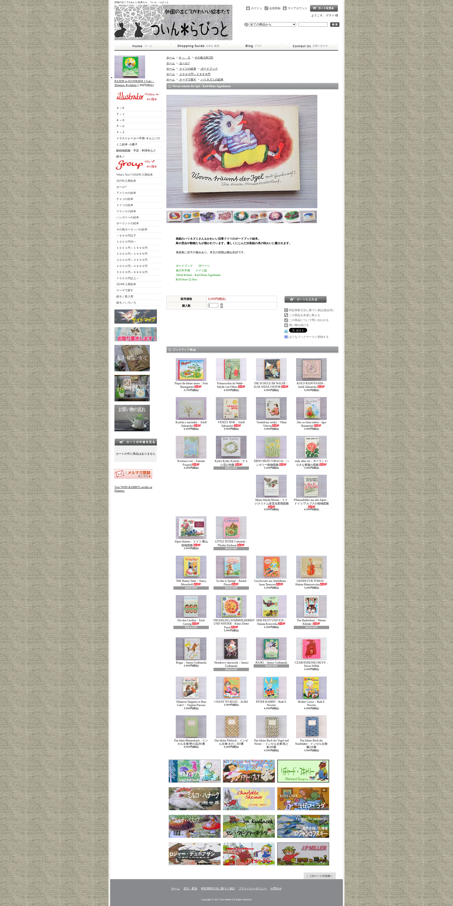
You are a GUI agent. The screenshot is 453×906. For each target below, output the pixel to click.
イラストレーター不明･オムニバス (138, 138)
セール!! (121, 187)
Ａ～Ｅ (120, 108)
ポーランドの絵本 (127, 223)
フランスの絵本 (126, 211)
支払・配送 (190, 888)
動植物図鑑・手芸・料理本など (136, 150)
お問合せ (310, 46)
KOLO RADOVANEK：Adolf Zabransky (311, 385)
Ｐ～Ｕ (120, 126)
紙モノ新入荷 (124, 296)
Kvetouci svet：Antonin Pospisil (191, 462)
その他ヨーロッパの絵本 (131, 229)
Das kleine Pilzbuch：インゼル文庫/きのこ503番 (231, 742)
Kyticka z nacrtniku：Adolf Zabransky (191, 424)
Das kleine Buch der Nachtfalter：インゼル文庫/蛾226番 (311, 744)
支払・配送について (198, 46)
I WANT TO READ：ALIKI (231, 701)
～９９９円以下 (126, 235)
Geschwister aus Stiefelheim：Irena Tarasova (271, 582)
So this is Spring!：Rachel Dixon (231, 582)
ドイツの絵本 (124, 205)
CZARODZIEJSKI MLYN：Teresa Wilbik (311, 664)
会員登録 (275, 8)
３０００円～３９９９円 (131, 260)
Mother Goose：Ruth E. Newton (311, 703)
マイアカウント (297, 8)
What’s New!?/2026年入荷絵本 (134, 174)
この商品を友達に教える (304, 315)
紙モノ (120, 156)
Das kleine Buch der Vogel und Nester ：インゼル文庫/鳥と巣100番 (271, 744)
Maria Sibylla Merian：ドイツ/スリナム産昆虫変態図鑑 (271, 501)
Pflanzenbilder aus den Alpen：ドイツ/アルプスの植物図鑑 (311, 501)
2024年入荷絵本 (126, 284)
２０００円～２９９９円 (131, 253)
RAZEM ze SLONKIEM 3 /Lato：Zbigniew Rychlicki (134, 83)
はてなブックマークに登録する (309, 337)
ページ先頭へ (320, 875)
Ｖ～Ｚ (120, 132)
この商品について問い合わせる (309, 320)
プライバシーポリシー (253, 888)
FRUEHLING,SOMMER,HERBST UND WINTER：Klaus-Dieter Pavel (234, 624)
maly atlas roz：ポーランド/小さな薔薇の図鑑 (311, 462)
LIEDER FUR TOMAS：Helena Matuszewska (311, 582)
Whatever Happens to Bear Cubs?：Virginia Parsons (191, 703)
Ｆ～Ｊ (120, 114)
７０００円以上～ (127, 278)
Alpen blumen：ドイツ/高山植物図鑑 (191, 543)
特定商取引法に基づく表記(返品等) (311, 310)
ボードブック (209, 68)
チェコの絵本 (124, 199)
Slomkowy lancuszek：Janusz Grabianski (231, 664)
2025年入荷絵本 (126, 180)
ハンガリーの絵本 (127, 217)
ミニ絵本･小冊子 (127, 144)
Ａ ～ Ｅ (185, 57)
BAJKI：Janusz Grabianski (271, 662)
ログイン (256, 8)
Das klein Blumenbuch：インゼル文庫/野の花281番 (191, 742)
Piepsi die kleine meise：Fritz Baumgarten (191, 385)
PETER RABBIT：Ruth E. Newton (271, 703)
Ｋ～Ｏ (120, 120)
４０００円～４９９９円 (131, 266)
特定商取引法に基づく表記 (218, 888)
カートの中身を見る (135, 441)
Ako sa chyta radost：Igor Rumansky (311, 424)
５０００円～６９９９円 (131, 272)
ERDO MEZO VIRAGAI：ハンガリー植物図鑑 (271, 462)
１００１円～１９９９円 (131, 248)
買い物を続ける (299, 325)
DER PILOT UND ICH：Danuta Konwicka (271, 622)
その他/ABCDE (203, 57)
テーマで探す (124, 290)
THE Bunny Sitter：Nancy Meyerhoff (191, 582)
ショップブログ (254, 46)
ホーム (142, 46)
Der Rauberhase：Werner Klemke (311, 622)
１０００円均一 (126, 241)
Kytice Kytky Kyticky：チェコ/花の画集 (231, 462)
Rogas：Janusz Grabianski (191, 662)
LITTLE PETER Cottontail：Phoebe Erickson (231, 543)
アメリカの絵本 (126, 193)
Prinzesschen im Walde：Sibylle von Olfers (231, 385)
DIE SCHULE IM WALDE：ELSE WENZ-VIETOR (271, 385)
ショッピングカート (324, 8)
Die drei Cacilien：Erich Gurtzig (191, 622)
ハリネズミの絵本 (211, 79)
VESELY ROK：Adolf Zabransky (231, 424)
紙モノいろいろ (126, 302)
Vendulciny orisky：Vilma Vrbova (271, 424)
